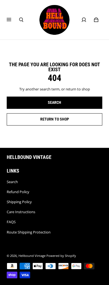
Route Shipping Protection (29, 232)
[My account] (84, 20)
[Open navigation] (13, 20)
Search (12, 181)
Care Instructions (21, 211)
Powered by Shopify (61, 256)
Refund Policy (18, 191)
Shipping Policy (19, 201)
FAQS (11, 221)
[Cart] (96, 20)
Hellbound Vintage (32, 256)
